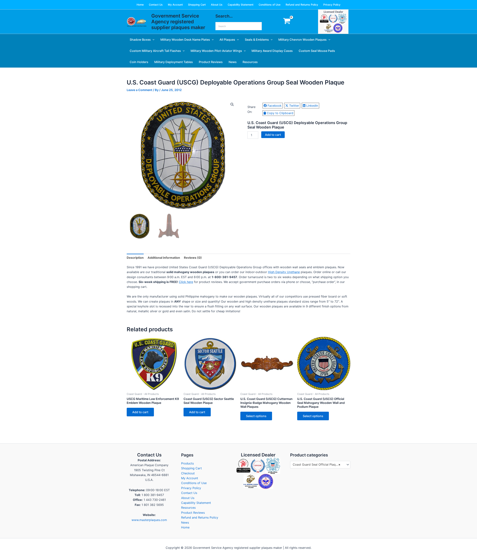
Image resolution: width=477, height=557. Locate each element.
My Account (175, 4)
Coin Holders (139, 62)
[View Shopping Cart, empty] (286, 21)
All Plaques (227, 39)
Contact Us (156, 4)
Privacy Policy (331, 4)
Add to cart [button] (140, 412)
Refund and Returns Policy (302, 4)
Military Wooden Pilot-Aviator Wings (216, 51)
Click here (186, 282)
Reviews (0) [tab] (193, 257)
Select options (256, 416)
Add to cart (273, 135)
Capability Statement (240, 4)
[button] (152, 39)
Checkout (188, 473)
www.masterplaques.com (149, 520)
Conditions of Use (269, 4)
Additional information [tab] (164, 257)
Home (140, 4)
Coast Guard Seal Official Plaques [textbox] (316, 464)
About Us (216, 4)
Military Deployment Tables (173, 62)
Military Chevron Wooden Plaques (302, 39)
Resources (250, 62)
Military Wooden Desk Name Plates (185, 39)
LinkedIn (312, 105)
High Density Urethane (284, 272)
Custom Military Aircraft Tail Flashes (155, 51)
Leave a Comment (139, 90)
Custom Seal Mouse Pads (317, 51)
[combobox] (320, 464)
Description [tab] (135, 257)
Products (187, 463)
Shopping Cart (197, 4)
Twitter (294, 105)
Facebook (275, 105)
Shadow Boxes (140, 39)
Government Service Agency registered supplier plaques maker (178, 21)
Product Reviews (211, 62)
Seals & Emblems (257, 39)
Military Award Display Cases (272, 51)
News (233, 62)
